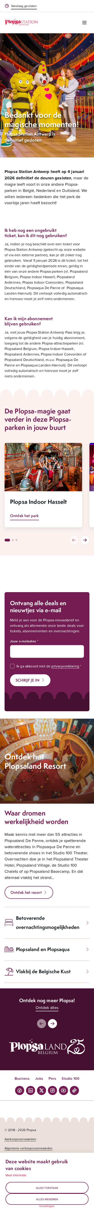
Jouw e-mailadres (23, 641)
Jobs (39, 1078)
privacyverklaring (65, 666)
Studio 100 (70, 1078)
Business (22, 1078)
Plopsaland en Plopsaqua (43, 949)
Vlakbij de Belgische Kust (43, 971)
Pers (52, 1078)
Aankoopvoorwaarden (20, 1139)
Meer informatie (15, 1175)
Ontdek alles (47, 1007)
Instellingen (47, 1206)
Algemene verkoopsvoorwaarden (28, 1148)
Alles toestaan (47, 1188)
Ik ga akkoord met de (47, 666)
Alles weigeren (47, 1199)
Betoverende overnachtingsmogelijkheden (47, 923)
